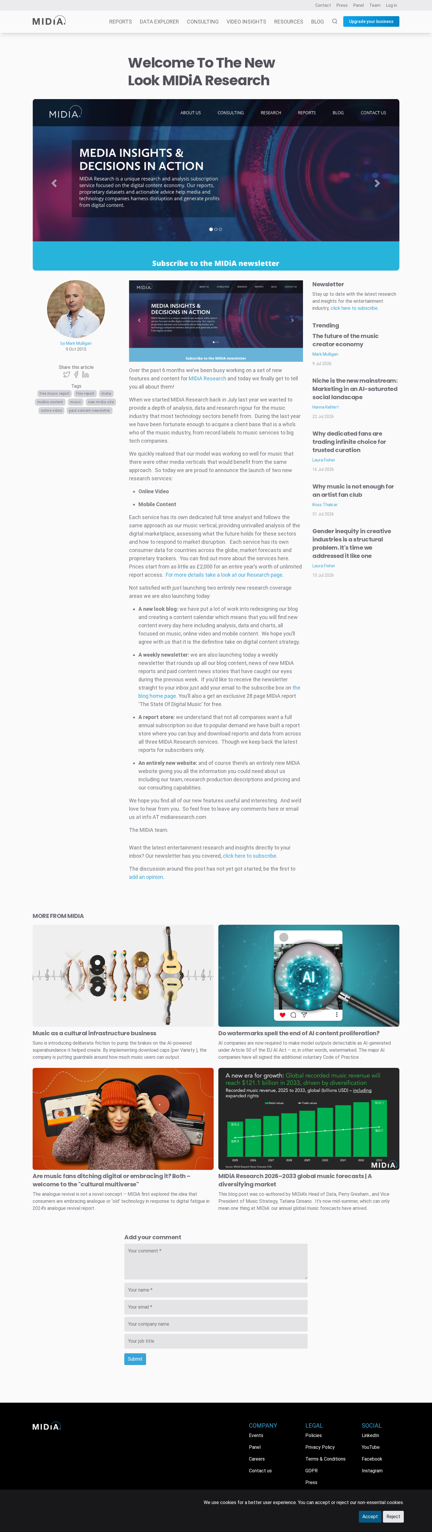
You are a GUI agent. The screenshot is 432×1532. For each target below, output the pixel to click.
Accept (370, 1516)
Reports (120, 22)
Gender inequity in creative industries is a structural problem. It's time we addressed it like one (351, 543)
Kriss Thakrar (325, 504)
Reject (393, 1516)
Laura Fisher (323, 460)
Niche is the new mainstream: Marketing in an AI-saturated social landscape (354, 389)
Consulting (203, 22)
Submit (135, 1359)
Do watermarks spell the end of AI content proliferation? (298, 1033)
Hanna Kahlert (325, 407)
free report (85, 394)
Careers (257, 1459)
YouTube (371, 1447)
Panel (358, 5)
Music (75, 402)
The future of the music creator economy (345, 340)
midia (106, 394)
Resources (288, 22)
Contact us (260, 1471)
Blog (317, 22)
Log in (391, 5)
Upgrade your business (371, 21)
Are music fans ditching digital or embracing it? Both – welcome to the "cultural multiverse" (111, 1180)
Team (375, 5)
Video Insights (246, 22)
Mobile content (50, 402)
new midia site (101, 402)
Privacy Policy (320, 1447)
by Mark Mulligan (76, 343)
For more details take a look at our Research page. (225, 575)
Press (342, 5)
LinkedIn (370, 1435)
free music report (54, 394)
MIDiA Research (207, 378)
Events (256, 1435)
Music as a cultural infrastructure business (94, 1033)
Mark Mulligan (325, 354)
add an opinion (146, 877)
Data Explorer (159, 22)
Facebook (372, 1459)
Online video (51, 411)
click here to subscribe (249, 856)
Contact (323, 5)
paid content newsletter (89, 411)
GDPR (311, 1471)
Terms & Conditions (325, 1459)
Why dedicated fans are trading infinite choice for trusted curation (349, 441)
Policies (313, 1435)
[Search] (331, 22)
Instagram (372, 1471)
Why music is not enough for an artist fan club (353, 490)
